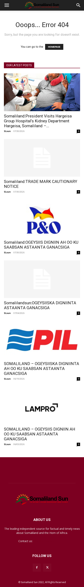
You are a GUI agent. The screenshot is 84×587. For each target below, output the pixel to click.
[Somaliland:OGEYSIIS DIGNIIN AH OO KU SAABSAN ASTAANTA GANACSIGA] (42, 218)
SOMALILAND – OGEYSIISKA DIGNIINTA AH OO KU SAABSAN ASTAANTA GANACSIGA (41, 368)
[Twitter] (47, 568)
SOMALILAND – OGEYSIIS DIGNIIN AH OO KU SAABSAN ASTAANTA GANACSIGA (39, 434)
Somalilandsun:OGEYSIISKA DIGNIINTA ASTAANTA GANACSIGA (40, 305)
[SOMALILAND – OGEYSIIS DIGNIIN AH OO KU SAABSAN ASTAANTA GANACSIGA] (42, 405)
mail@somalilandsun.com (49, 541)
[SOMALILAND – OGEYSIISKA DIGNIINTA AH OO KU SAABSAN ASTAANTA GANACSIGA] (42, 340)
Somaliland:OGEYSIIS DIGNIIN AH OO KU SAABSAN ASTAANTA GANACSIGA (41, 245)
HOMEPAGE (54, 46)
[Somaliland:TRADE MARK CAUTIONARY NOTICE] (42, 158)
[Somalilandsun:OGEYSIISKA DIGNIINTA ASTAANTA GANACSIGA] (42, 279)
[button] (6, 5)
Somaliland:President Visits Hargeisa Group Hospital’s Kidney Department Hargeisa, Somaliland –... (38, 121)
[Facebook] (37, 568)
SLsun (7, 131)
